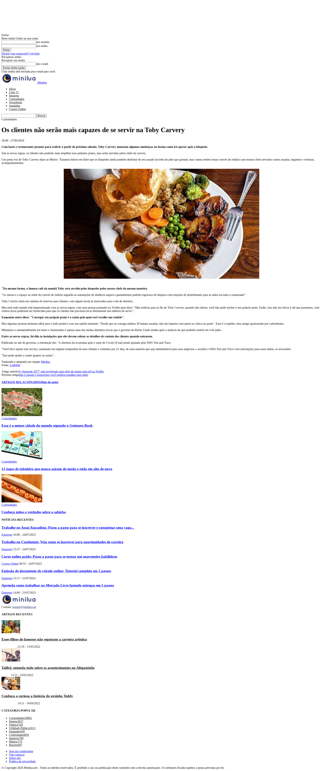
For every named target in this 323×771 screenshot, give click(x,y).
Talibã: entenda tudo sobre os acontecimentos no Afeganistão (48, 668)
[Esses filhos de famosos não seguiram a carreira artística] (10, 632)
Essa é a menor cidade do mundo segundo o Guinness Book (47, 425)
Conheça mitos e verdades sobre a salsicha (33, 512)
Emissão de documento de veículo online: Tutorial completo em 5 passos (56, 571)
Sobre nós (15, 758)
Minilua (45, 361)
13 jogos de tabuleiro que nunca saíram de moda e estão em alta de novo (56, 469)
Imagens (14, 95)
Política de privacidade (22, 761)
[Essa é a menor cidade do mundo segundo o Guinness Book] (21, 415)
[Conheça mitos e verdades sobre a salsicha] (21, 501)
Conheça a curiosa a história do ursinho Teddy (37, 696)
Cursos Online (17, 109)
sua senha (41, 45)
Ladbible (15, 365)
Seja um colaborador (21, 751)
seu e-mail (42, 63)
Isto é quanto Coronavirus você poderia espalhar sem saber (53, 374)
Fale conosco (16, 754)
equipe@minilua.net (24, 607)
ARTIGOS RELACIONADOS (21, 382)
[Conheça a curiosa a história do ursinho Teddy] (10, 688)
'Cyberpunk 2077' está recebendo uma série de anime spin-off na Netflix (61, 371)
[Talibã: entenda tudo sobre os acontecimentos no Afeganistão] (10, 660)
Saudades (14, 105)
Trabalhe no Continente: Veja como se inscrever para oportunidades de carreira (62, 542)
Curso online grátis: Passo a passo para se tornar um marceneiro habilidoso (59, 556)
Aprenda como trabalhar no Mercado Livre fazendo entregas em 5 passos (57, 585)
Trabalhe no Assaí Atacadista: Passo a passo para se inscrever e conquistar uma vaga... (67, 528)
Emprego (6, 534)
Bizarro (5, 675)
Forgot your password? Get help (20, 53)
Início (12, 88)
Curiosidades (16, 99)
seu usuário (42, 42)
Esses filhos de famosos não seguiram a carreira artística (44, 639)
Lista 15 (14, 92)
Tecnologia (15, 102)
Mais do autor (50, 382)
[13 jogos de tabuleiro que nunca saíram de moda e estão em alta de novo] (21, 458)
